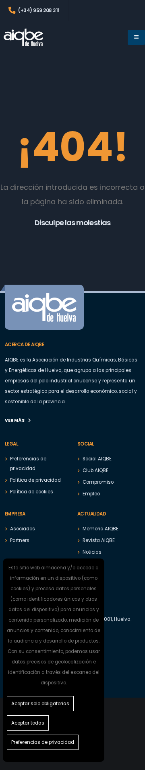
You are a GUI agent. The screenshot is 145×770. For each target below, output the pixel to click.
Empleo (91, 494)
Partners (19, 540)
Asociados (22, 529)
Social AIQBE (97, 459)
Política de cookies (31, 492)
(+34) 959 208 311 (38, 10)
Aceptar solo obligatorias (40, 703)
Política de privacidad (35, 480)
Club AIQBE (95, 470)
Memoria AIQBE (100, 529)
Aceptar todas (27, 723)
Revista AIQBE (99, 540)
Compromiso (98, 482)
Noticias (92, 552)
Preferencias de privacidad (42, 742)
